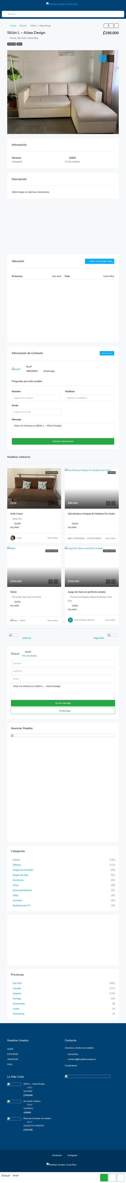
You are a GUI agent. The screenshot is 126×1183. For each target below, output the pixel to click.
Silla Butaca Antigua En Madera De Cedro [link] (91, 513)
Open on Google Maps (101, 261)
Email (15, 405)
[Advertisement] (63, 226)
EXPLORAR (12, 1054)
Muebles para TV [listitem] (21, 905)
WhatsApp (49, 371)
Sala (19, 44)
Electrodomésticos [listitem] (22, 890)
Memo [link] (22, 620)
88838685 (32, 371)
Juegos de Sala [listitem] (20, 875)
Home (13, 25)
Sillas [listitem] (15, 895)
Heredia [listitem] (17, 988)
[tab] (102, 58)
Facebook (57, 1155)
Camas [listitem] (16, 859)
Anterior (26, 638)
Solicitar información (63, 441)
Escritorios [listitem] (18, 880)
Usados (11, 44)
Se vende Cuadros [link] (32, 1101)
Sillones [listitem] (17, 864)
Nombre (16, 391)
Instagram (72, 1155)
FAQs (9, 1064)
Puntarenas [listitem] (18, 1013)
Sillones (23, 25)
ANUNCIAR (12, 1059)
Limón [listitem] (16, 1008)
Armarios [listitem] (17, 900)
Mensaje (16, 419)
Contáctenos (71, 1065)
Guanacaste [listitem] (19, 1003)
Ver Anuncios (106, 353)
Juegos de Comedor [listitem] (23, 869)
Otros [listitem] (16, 885)
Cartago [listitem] (17, 998)
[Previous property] (13, 638)
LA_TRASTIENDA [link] (94, 538)
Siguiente (99, 638)
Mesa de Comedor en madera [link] (37, 1118)
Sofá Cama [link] (16, 513)
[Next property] (112, 638)
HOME (10, 1049)
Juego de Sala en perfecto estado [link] (87, 592)
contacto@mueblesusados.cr (82, 1059)
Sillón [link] (13, 592)
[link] (34, 488)
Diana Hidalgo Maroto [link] (84, 620)
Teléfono (70, 391)
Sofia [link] (19, 538)
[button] (106, 25)
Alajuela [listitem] (17, 993)
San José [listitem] (17, 983)
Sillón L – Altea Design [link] (34, 1084)
